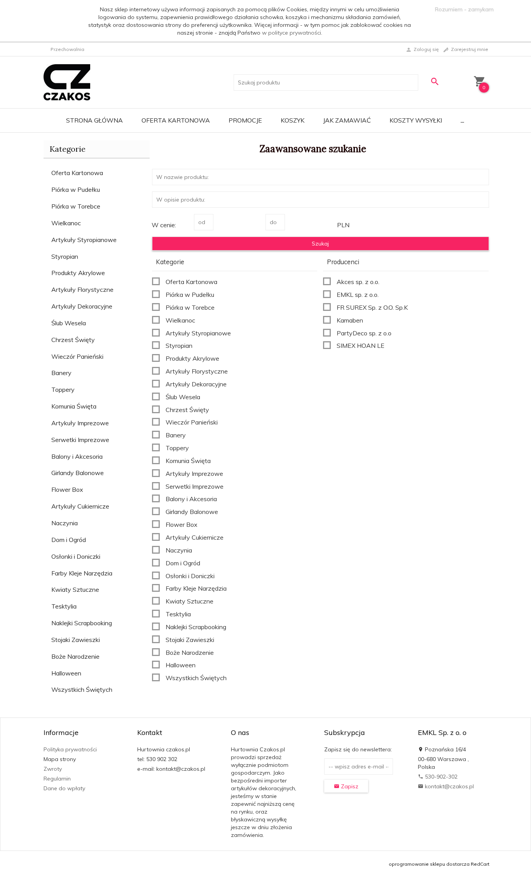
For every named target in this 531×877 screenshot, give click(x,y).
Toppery (63, 389)
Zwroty (53, 768)
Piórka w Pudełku (75, 189)
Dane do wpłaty (64, 788)
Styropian (64, 256)
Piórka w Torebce (75, 206)
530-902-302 (440, 776)
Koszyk (292, 120)
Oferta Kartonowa (175, 120)
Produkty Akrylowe (78, 273)
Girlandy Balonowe (77, 473)
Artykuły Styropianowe (84, 240)
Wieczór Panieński (77, 356)
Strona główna (94, 120)
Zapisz (348, 786)
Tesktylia (64, 606)
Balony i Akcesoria (77, 456)
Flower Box (67, 489)
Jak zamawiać (347, 120)
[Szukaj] (434, 81)
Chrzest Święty (73, 340)
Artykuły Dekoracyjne (81, 306)
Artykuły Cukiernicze (80, 506)
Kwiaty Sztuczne (75, 589)
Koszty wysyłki (416, 120)
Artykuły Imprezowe (80, 423)
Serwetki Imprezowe (80, 440)
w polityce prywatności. (292, 32)
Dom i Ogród (68, 540)
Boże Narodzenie (75, 656)
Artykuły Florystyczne (82, 289)
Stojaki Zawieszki (75, 640)
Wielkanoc (66, 223)
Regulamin (57, 778)
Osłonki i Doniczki (75, 556)
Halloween (66, 673)
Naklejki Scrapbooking (81, 623)
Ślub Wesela (68, 323)
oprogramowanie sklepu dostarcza (429, 864)
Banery (61, 373)
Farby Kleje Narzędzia (81, 573)
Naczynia (64, 523)
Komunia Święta (73, 406)
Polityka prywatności (70, 749)
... (462, 120)
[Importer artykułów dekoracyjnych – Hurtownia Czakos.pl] (67, 81)
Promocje (245, 120)
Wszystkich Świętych (81, 689)
